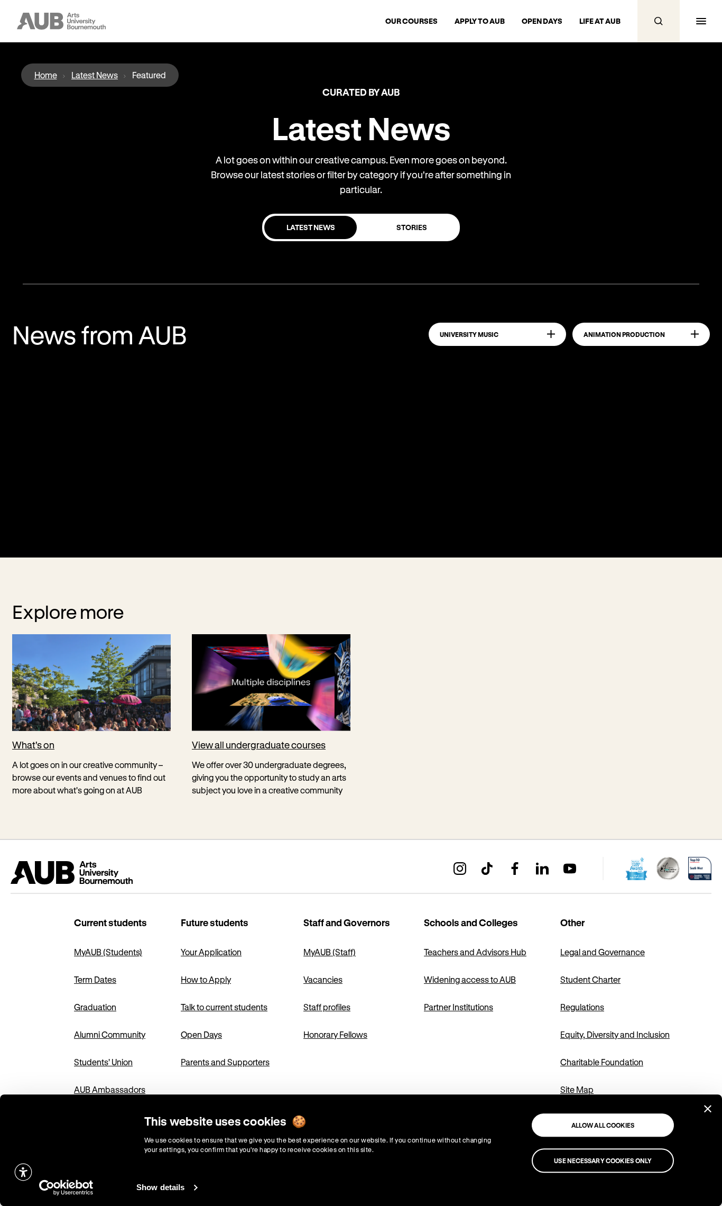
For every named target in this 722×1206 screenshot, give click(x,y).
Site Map (577, 1089)
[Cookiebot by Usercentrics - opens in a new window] (66, 1187)
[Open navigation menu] (701, 21)
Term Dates (95, 979)
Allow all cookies (603, 1125)
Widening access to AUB (470, 979)
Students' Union (103, 1062)
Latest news (310, 227)
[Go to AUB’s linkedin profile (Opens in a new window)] (542, 868)
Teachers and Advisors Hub (475, 952)
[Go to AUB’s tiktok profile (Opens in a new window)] (487, 868)
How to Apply (206, 979)
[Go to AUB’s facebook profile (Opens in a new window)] (514, 868)
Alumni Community (109, 1034)
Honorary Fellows (335, 1034)
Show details (160, 1187)
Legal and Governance (602, 952)
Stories (411, 227)
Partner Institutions (458, 1007)
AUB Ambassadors (109, 1089)
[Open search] (658, 21)
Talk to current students (224, 1007)
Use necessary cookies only (603, 1160)
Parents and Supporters (225, 1062)
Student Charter (590, 979)
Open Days (201, 1034)
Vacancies (323, 979)
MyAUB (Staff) (329, 952)
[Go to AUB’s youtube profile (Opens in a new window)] (569, 868)
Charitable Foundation (601, 1062)
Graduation (95, 1007)
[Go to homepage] (95, 872)
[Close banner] (707, 1108)
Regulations (582, 1007)
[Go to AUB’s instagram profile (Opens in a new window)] (459, 868)
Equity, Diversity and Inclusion (615, 1034)
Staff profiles (326, 1007)
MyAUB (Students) (108, 952)
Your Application (211, 952)
